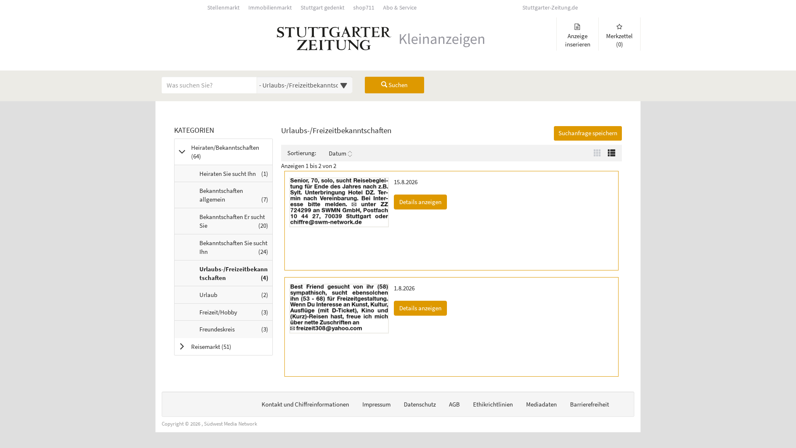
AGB (454, 404)
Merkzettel (619, 40)
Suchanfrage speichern (587, 133)
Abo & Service (400, 7)
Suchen (397, 85)
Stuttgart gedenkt (323, 7)
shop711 (363, 7)
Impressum (376, 404)
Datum (337, 153)
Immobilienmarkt (270, 7)
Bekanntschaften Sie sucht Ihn (235, 250)
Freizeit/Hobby (235, 314)
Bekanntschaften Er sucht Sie (235, 223)
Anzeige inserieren (577, 40)
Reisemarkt (221, 346)
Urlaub (235, 296)
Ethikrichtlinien (493, 404)
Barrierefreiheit (589, 404)
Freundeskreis (235, 331)
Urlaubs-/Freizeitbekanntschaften (235, 276)
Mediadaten (541, 404)
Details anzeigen (423, 201)
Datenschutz (420, 404)
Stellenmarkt (223, 7)
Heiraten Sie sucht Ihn (235, 175)
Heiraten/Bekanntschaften (225, 152)
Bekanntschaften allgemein (235, 197)
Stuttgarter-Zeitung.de (550, 7)
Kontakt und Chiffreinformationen (305, 404)
